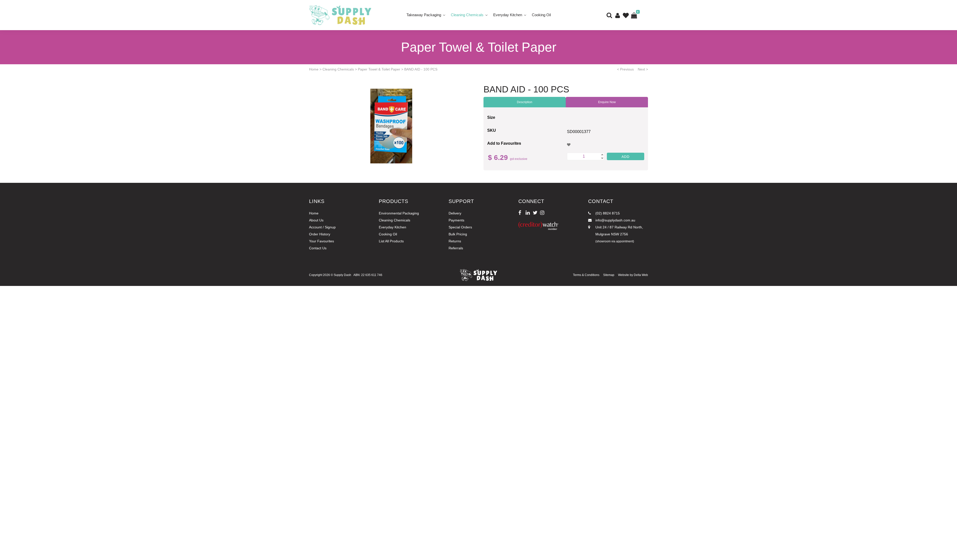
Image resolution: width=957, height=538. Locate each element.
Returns (455, 241)
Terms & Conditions (586, 275)
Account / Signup (322, 227)
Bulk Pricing (458, 234)
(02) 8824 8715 (607, 213)
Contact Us (317, 248)
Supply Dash (342, 275)
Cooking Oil (541, 15)
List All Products (391, 241)
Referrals (456, 248)
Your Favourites (321, 241)
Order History (319, 234)
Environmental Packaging (399, 213)
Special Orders (460, 227)
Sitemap (608, 275)
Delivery (455, 213)
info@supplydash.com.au (614, 220)
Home (314, 69)
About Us (316, 220)
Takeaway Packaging (423, 15)
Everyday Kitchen (507, 15)
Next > (643, 69)
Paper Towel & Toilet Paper (379, 69)
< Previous (625, 69)
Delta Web (641, 275)
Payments (456, 220)
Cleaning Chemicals (467, 15)
